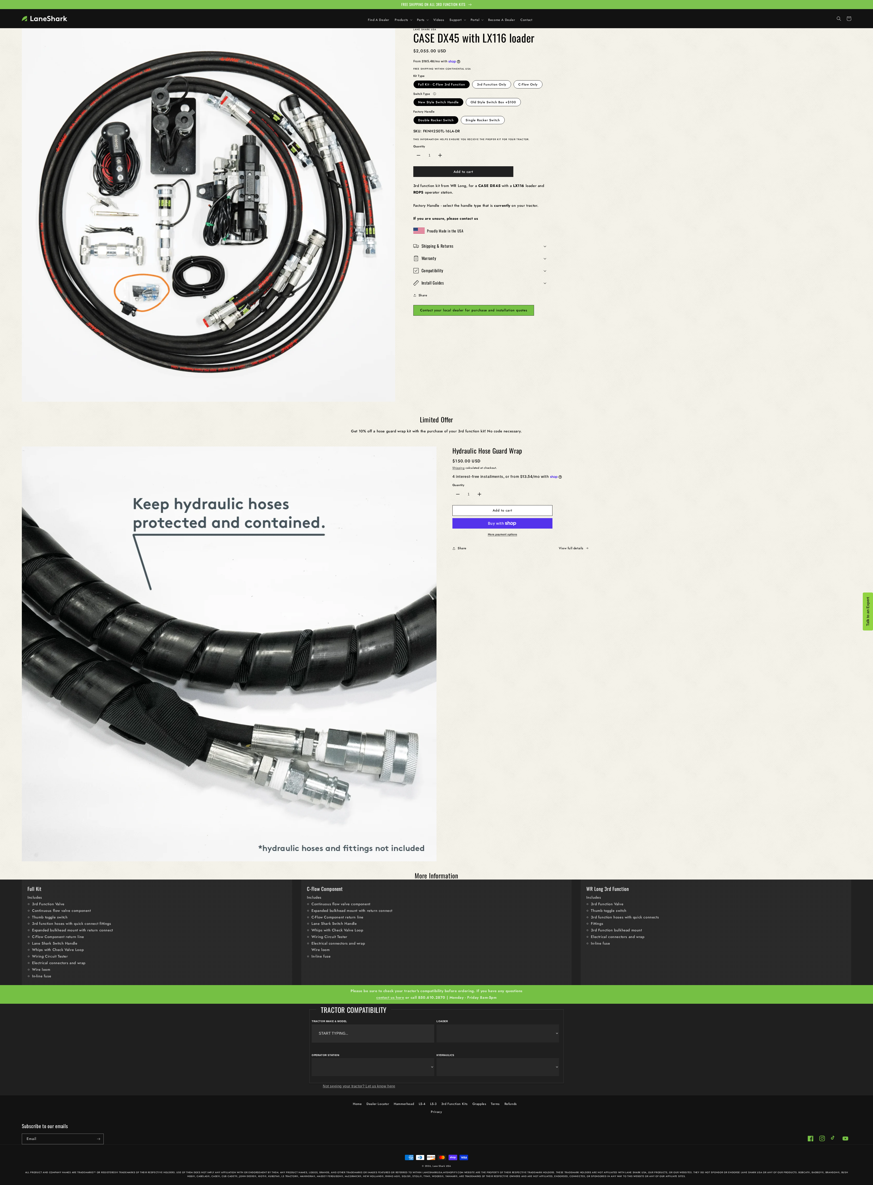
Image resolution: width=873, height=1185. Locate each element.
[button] (403, 20)
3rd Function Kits (454, 1104)
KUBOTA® (274, 1176)
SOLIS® (406, 1176)
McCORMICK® (353, 1176)
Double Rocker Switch (436, 120)
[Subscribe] (98, 1139)
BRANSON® (832, 1172)
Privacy (436, 1111)
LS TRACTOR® (289, 1176)
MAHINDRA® (307, 1176)
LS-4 (422, 1104)
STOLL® (417, 1176)
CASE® (215, 1176)
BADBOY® (818, 1172)
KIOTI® (262, 1176)
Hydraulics (445, 1055)
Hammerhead (404, 1104)
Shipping (458, 468)
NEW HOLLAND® (373, 1176)
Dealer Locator (377, 1104)
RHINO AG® (392, 1176)
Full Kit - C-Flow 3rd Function (441, 84)
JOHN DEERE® (247, 1176)
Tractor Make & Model (329, 1021)
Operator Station (325, 1055)
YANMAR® (451, 1176)
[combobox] (373, 1033)
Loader (442, 1021)
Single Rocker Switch (483, 120)
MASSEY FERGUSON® (330, 1176)
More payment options (502, 534)
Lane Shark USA (442, 1166)
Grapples (479, 1104)
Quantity (419, 146)
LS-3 (433, 1104)
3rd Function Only (491, 84)
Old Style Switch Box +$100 (493, 102)
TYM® (427, 1176)
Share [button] (423, 295)
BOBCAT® (804, 1172)
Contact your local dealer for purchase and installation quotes (473, 310)
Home (357, 1104)
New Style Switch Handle (438, 102)
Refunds (510, 1104)
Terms (495, 1104)
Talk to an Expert (868, 611)
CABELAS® (203, 1176)
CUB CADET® (230, 1176)
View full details (571, 548)
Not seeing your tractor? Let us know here (359, 1086)
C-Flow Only (528, 84)
